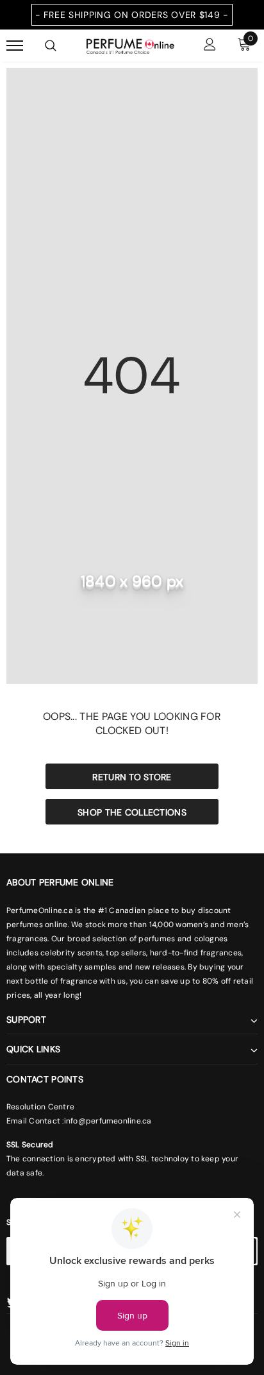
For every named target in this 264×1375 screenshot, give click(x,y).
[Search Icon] (50, 45)
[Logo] (130, 45)
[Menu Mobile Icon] (14, 45)
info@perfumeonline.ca (108, 1121)
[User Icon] (210, 46)
